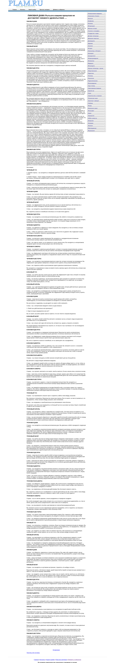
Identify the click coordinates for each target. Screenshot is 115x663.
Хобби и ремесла (92, 118)
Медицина (90, 63)
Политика (90, 75)
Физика (90, 105)
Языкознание (91, 130)
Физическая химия (92, 108)
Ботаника (90, 23)
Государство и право (93, 33)
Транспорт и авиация (93, 100)
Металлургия (91, 65)
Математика (91, 60)
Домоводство (91, 41)
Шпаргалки (91, 120)
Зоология (90, 46)
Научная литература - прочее (95, 68)
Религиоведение (92, 83)
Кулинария (90, 53)
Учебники (90, 103)
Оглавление (56, 650)
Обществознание (92, 70)
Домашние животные (93, 38)
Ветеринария (91, 26)
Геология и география (93, 31)
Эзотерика (90, 123)
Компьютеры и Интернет (94, 50)
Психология (91, 78)
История (90, 48)
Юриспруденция (92, 128)
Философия (91, 110)
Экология (90, 125)
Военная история (92, 28)
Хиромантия (91, 115)
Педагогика (91, 73)
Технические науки (93, 98)
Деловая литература (93, 36)
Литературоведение (93, 58)
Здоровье (90, 43)
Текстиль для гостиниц (33, 652)
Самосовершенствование (94, 88)
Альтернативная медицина (95, 13)
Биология (90, 18)
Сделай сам (91, 90)
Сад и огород (91, 85)
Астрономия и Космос (93, 16)
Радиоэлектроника (92, 80)
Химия (89, 113)
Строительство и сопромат (95, 95)
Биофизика (91, 21)
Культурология (91, 55)
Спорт (89, 93)
